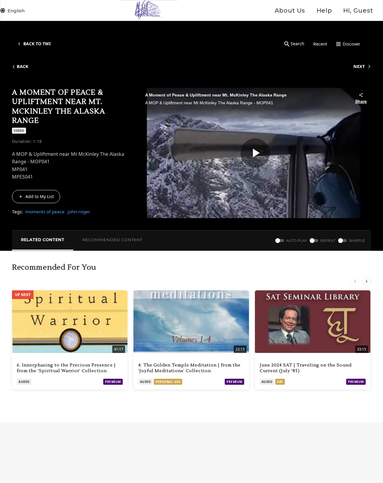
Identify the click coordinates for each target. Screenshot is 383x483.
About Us (290, 10)
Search (297, 43)
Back (22, 66)
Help (324, 10)
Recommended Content (112, 239)
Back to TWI (37, 43)
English (16, 10)
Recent (320, 44)
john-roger (79, 212)
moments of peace (45, 212)
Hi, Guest (358, 10)
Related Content (42, 239)
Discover (351, 44)
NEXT (359, 66)
